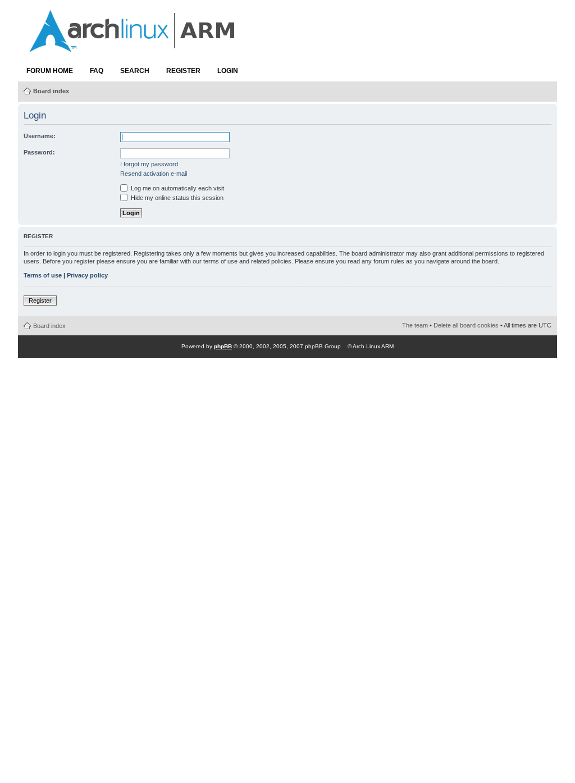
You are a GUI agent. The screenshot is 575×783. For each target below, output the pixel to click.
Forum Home (49, 71)
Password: (39, 152)
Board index (51, 91)
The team (415, 325)
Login (227, 71)
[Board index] (133, 46)
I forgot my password (149, 164)
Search (134, 71)
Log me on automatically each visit (176, 188)
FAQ (96, 71)
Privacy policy (87, 275)
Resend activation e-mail (153, 173)
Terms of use (43, 275)
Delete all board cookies (466, 325)
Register (183, 71)
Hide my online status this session (176, 197)
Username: (40, 136)
